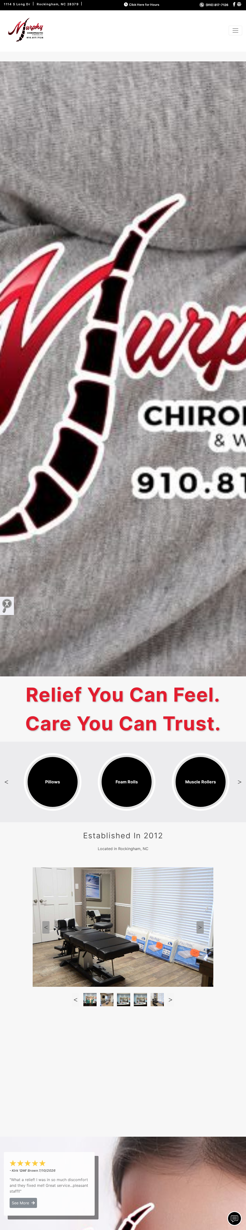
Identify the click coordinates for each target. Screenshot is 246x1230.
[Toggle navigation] (235, 30)
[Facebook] (234, 4)
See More (21, 1202)
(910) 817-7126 (216, 5)
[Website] (239, 4)
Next (239, 782)
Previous (6, 782)
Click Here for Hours (144, 4)
